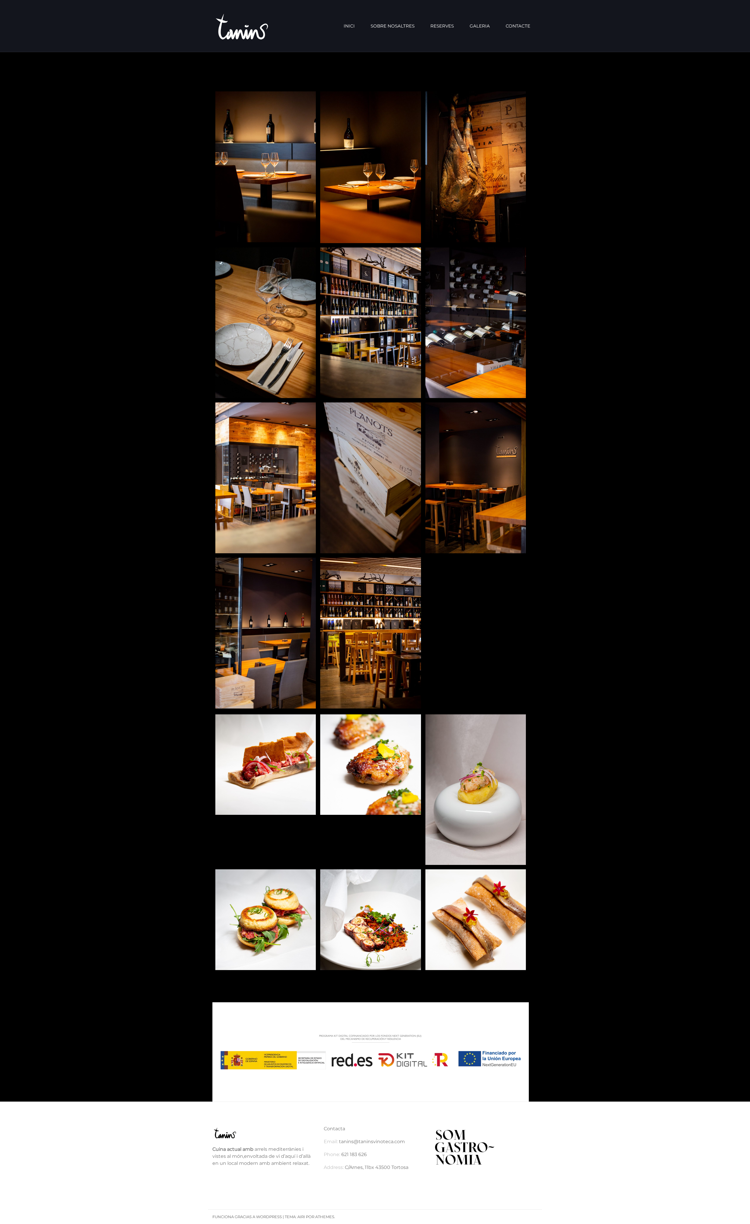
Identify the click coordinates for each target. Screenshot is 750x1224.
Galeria (480, 26)
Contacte (518, 26)
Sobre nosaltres (393, 26)
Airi (301, 1216)
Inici (349, 26)
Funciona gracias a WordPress (247, 1216)
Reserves (442, 26)
